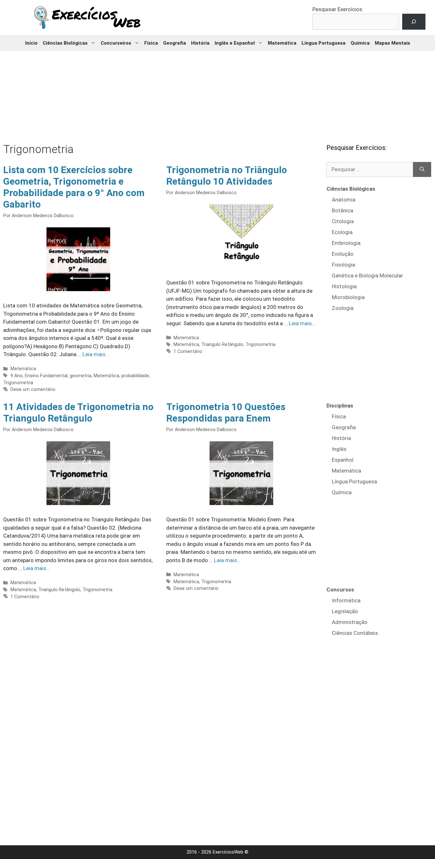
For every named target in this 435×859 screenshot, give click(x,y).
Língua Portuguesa (324, 43)
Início (31, 43)
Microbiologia (348, 297)
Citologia (343, 221)
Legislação (345, 611)
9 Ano (17, 375)
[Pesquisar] (422, 169)
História (200, 43)
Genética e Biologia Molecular (367, 275)
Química (360, 43)
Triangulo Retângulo (222, 344)
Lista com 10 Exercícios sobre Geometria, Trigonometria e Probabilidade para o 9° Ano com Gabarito (74, 187)
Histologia (344, 286)
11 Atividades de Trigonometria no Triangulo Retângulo (78, 412)
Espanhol (342, 460)
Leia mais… (95, 354)
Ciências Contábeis (355, 633)
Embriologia (346, 243)
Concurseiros (116, 43)
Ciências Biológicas (65, 43)
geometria (80, 375)
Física (151, 43)
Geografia (174, 43)
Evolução (342, 254)
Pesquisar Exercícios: (337, 9)
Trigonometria (18, 382)
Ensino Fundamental (46, 375)
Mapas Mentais (392, 43)
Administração (349, 622)
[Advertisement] (217, 92)
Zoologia (342, 308)
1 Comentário (188, 351)
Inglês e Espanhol (235, 43)
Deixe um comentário (33, 389)
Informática (346, 600)
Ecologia (342, 232)
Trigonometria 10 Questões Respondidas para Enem (225, 412)
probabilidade (135, 375)
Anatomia (343, 199)
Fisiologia (343, 264)
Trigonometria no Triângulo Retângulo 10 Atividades (226, 175)
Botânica (342, 210)
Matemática (282, 43)
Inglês (339, 449)
